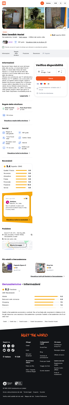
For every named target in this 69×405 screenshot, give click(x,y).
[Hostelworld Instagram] (13, 345)
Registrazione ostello (58, 364)
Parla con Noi (30, 366)
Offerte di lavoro (59, 355)
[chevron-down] (19, 291)
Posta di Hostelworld (57, 373)
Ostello (5, 32)
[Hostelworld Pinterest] (8, 350)
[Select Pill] (42, 3)
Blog (41, 352)
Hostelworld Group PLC (57, 345)
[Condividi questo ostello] (65, 28)
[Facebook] (4, 345)
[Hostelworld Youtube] (4, 350)
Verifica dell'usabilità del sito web (13, 396)
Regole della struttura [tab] (16, 53)
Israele (15, 37)
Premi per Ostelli (45, 361)
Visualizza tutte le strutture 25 (36, 42)
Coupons (35, 392)
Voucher (42, 392)
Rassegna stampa (59, 350)
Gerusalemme (7, 37)
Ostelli (28, 345)
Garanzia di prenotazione (44, 356)
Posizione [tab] (26, 53)
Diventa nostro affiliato (58, 368)
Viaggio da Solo (45, 366)
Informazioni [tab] (5, 53)
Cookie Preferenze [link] (41, 396)
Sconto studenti (45, 370)
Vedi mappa (23, 37)
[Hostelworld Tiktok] (13, 350)
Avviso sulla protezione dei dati (12, 392)
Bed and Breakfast (29, 354)
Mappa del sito (29, 396)
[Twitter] (8, 345)
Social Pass (43, 347)
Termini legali (27, 392)
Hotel (27, 350)
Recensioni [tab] (36, 53)
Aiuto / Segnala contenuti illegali (31, 370)
